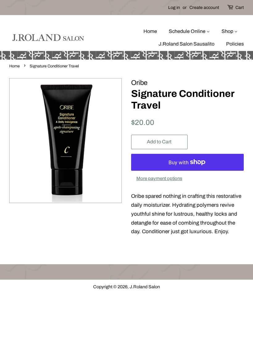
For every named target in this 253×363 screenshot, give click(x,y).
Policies (235, 43)
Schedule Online (187, 31)
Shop (228, 31)
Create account (204, 7)
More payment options (159, 178)
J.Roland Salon (145, 286)
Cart (239, 7)
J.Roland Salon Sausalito (186, 43)
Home (150, 31)
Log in (174, 7)
